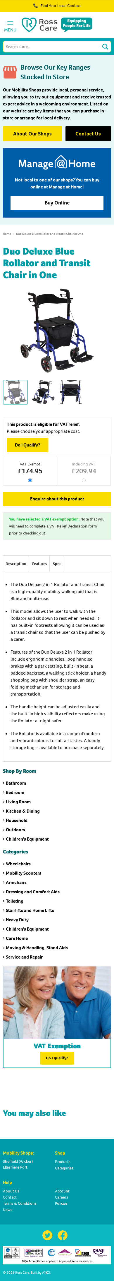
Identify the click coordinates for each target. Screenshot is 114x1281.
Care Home (17, 938)
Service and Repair (24, 957)
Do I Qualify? (27, 445)
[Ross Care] (57, 24)
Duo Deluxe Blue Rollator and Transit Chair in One (49, 234)
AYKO (46, 1272)
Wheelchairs (18, 864)
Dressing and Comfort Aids (33, 892)
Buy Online (57, 202)
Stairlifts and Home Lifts (30, 910)
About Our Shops (32, 133)
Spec (57, 564)
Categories (64, 1168)
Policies (61, 1203)
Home (7, 234)
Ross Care (22, 1272)
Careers (61, 1197)
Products (62, 1161)
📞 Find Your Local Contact (57, 5)
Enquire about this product (57, 499)
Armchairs (16, 882)
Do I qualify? (57, 1058)
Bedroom (15, 792)
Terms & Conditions (20, 1203)
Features (39, 564)
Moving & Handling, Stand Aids (37, 948)
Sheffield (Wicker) (18, 1161)
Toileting (14, 901)
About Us (11, 1191)
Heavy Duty (17, 920)
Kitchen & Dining (23, 811)
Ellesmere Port (15, 1167)
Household (16, 820)
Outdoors (15, 830)
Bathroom (16, 783)
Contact (10, 1197)
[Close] (93, 8)
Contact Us (88, 133)
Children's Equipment (27, 839)
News (7, 1210)
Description (16, 564)
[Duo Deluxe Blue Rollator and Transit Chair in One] (15, 392)
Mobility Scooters (23, 873)
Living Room (18, 802)
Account (62, 1191)
